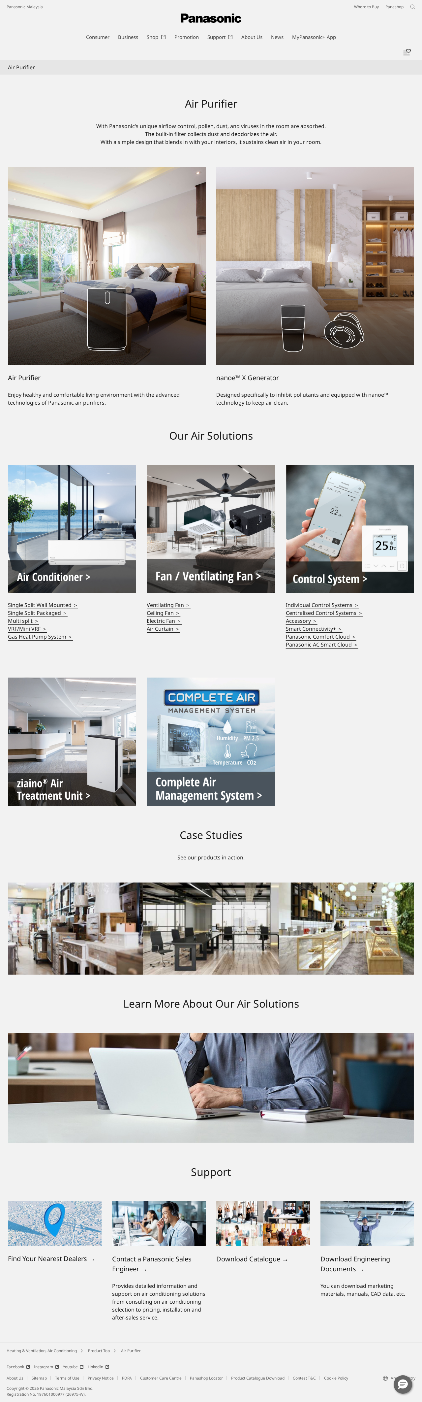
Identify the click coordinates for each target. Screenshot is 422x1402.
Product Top (99, 1350)
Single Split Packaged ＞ (38, 613)
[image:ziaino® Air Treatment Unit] (72, 681)
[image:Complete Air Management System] (211, 681)
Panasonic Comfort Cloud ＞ (321, 636)
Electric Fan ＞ (164, 620)
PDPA (127, 1378)
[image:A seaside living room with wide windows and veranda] (72, 468)
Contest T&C (304, 1378)
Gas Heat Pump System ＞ (40, 636)
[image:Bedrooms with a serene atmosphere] (211, 468)
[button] (403, 1384)
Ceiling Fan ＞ (163, 613)
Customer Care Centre (161, 1378)
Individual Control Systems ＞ (322, 605)
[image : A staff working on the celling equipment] (367, 1205)
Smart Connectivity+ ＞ (314, 628)
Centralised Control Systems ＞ (324, 613)
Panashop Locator (206, 1378)
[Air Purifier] (107, 171)
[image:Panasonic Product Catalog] (263, 1205)
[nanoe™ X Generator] (315, 171)
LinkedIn (95, 1367)
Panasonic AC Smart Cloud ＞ (322, 644)
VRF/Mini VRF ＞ (27, 628)
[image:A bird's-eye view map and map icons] (55, 1205)
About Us (15, 1378)
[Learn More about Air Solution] (211, 1036)
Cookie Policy (336, 1378)
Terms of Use (67, 1378)
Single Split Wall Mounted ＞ (43, 605)
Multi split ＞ (23, 620)
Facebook (15, 1367)
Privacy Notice (101, 1378)
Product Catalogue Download (258, 1378)
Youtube (70, 1367)
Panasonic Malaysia (25, 7)
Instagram (43, 1367)
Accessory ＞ (301, 620)
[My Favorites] (407, 52)
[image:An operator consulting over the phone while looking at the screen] (159, 1205)
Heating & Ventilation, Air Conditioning (42, 1350)
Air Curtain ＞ (163, 628)
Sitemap (39, 1378)
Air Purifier (131, 1350)
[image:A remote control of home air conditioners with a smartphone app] (350, 468)
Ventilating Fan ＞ (169, 605)
